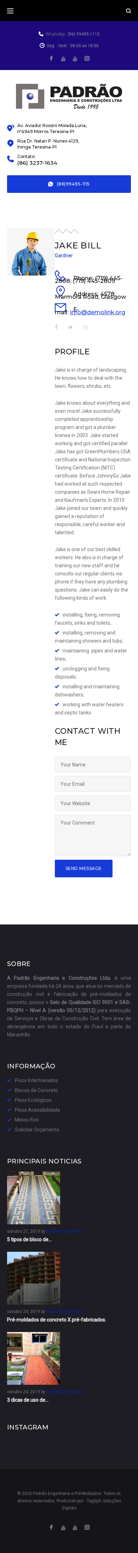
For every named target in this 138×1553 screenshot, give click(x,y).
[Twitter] (63, 59)
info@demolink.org (97, 312)
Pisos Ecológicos (33, 1100)
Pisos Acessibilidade (37, 1110)
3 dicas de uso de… (27, 1400)
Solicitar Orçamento (37, 1129)
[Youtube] (75, 59)
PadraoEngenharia (64, 1231)
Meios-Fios (27, 1120)
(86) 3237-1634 (37, 163)
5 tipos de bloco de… (29, 1239)
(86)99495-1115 (73, 184)
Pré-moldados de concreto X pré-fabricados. (56, 1319)
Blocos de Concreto (36, 1090)
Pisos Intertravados (36, 1080)
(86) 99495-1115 (84, 34)
